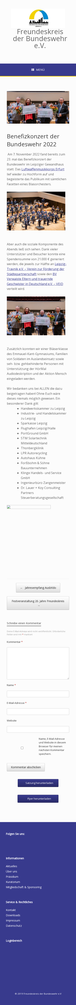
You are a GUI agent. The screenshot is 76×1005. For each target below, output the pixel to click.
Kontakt (11, 910)
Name (11, 685)
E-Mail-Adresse (17, 703)
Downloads (13, 915)
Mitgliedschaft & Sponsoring (24, 887)
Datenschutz (14, 925)
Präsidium (12, 876)
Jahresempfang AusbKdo (38, 588)
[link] (42, 169)
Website (12, 720)
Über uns (11, 871)
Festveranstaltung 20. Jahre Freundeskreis (38, 603)
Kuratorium (13, 882)
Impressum (13, 920)
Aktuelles (11, 866)
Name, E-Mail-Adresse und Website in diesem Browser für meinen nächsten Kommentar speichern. (52, 746)
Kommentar (15, 642)
